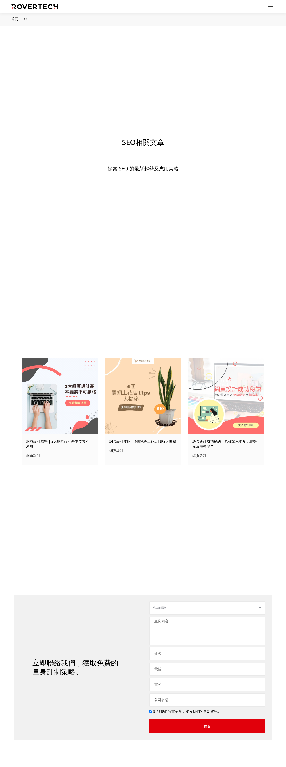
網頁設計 (33, 455)
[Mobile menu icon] (270, 6)
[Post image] (60, 396)
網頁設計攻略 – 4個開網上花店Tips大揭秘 (142, 441)
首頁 (14, 19)
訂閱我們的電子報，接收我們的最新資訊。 (187, 711)
